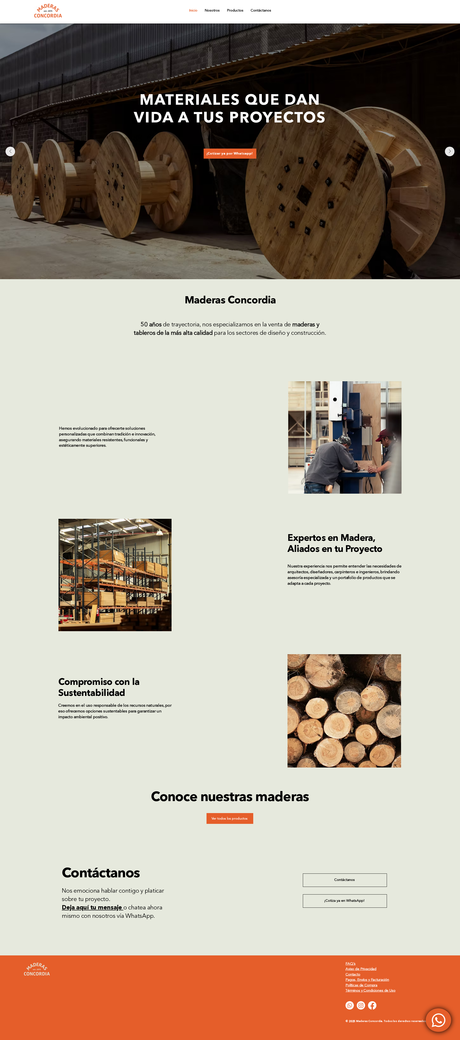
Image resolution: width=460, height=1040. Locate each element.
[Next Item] (449, 151)
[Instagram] (361, 1005)
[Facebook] (372, 1005)
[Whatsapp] (349, 1005)
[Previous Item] (10, 151)
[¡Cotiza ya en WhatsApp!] (438, 1020)
